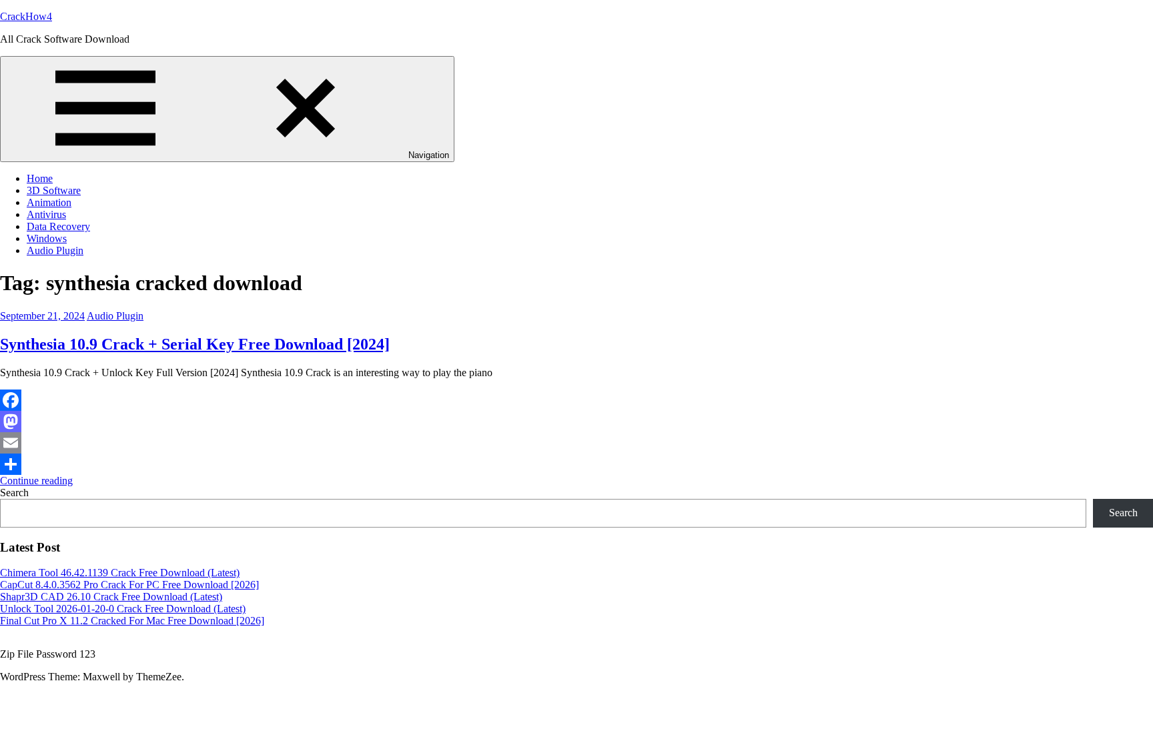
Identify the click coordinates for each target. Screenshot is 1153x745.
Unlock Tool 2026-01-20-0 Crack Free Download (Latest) (123, 608)
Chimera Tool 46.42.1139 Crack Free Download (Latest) (120, 572)
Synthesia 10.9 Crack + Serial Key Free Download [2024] (195, 344)
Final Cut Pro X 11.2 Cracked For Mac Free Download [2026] (132, 620)
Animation (49, 202)
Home (40, 178)
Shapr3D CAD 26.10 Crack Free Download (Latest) (111, 596)
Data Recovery (58, 226)
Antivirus (46, 214)
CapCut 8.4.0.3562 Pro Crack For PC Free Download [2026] (129, 584)
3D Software (54, 190)
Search (14, 492)
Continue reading (36, 480)
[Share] (576, 464)
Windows (47, 238)
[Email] (576, 443)
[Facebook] (576, 400)
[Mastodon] (576, 421)
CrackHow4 (26, 16)
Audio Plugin (55, 250)
